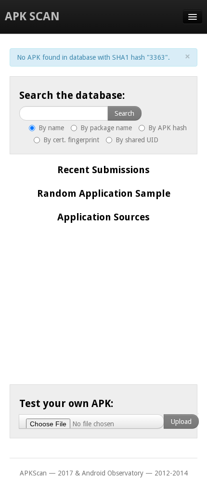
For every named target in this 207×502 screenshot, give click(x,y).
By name (50, 128)
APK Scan (32, 16)
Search (124, 113)
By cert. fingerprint (70, 140)
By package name (105, 128)
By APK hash (166, 128)
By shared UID (136, 140)
